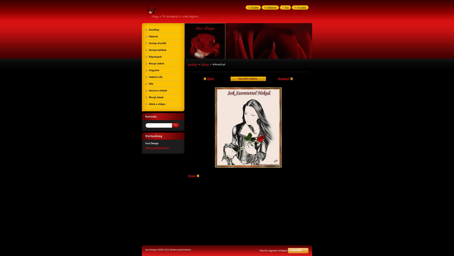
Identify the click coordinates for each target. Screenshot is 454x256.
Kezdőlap (192, 64)
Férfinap (205, 64)
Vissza (191, 176)
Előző (210, 79)
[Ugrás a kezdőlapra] (151, 12)
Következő (283, 79)
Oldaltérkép (272, 7)
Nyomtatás (301, 7)
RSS (287, 7)
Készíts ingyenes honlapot (273, 250)
